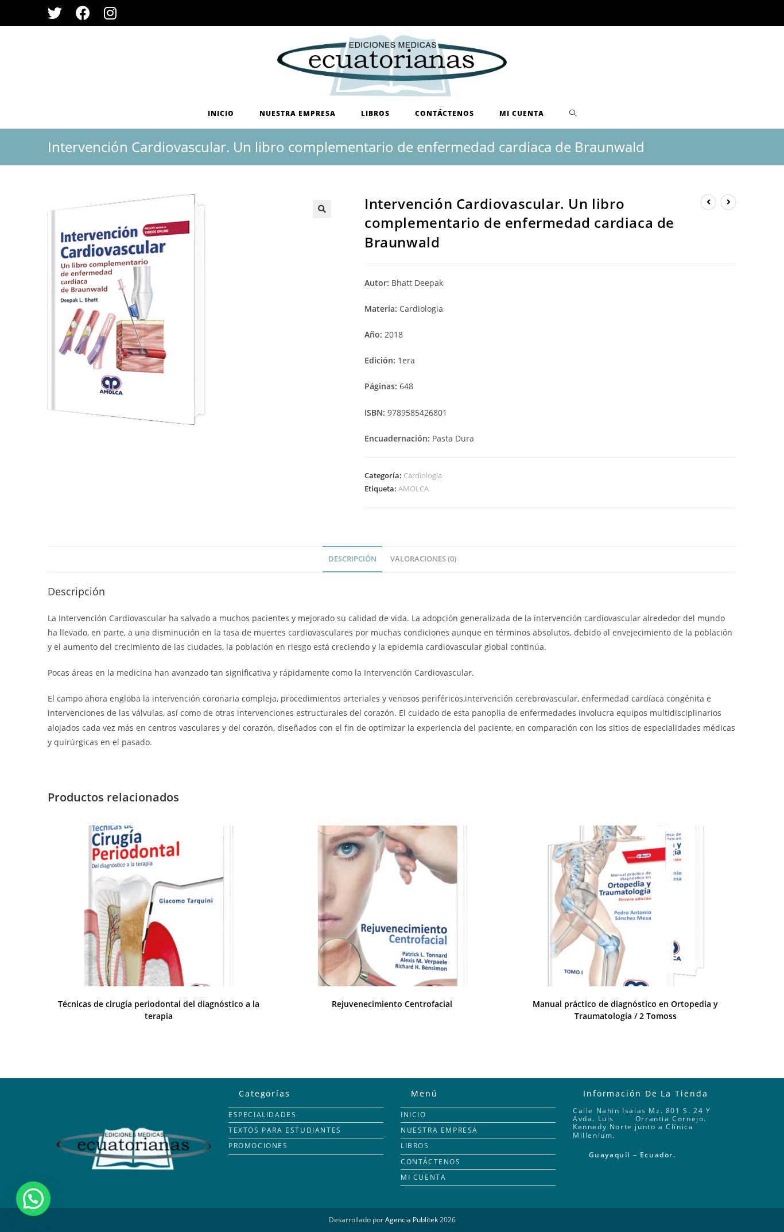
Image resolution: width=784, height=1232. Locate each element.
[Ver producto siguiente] (728, 202)
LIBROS (415, 1145)
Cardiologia (422, 475)
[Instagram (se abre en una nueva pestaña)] (110, 13)
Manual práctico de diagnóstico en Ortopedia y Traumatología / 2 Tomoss (625, 1009)
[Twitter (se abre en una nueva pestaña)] (58, 13)
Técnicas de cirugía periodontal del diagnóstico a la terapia (158, 1009)
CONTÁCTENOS (431, 1162)
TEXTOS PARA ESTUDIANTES (284, 1130)
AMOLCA (413, 488)
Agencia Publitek (411, 1220)
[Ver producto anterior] (708, 202)
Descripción (352, 559)
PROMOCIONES (258, 1145)
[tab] (352, 559)
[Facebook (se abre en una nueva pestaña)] (83, 13)
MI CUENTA (423, 1177)
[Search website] (573, 113)
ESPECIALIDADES (262, 1114)
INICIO (413, 1114)
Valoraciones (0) (423, 559)
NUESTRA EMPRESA (439, 1130)
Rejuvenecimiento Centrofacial (392, 1003)
